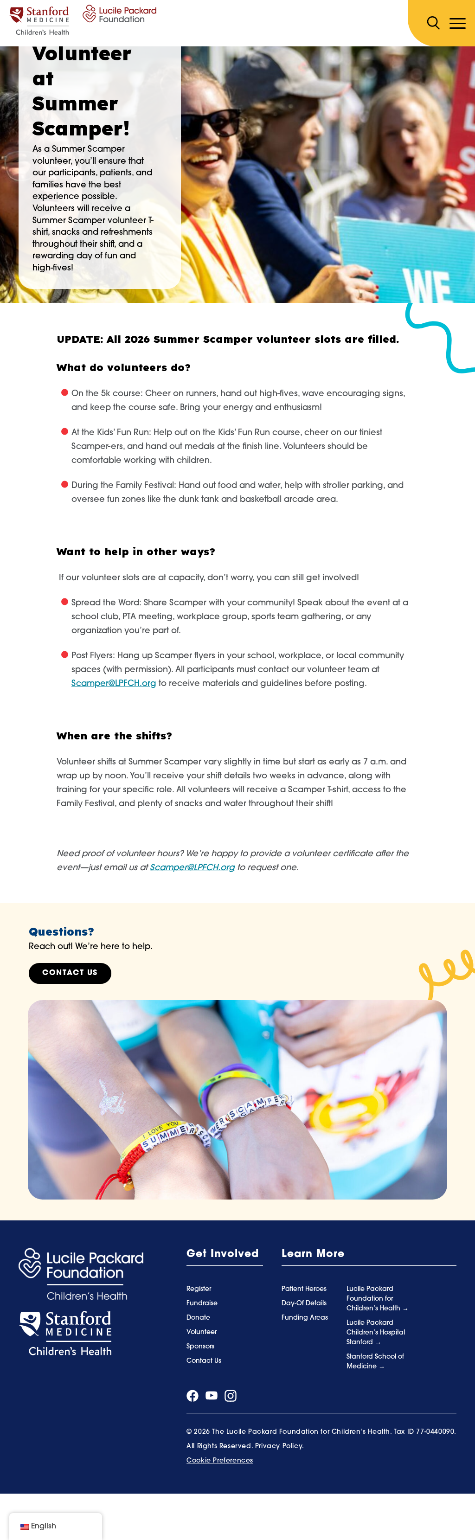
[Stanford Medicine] (65, 1333)
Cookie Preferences (219, 1460)
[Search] (433, 23)
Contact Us (70, 973)
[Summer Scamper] (82, 20)
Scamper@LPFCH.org (192, 868)
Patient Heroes (304, 1289)
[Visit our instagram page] (231, 1396)
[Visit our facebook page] (192, 1396)
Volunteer (201, 1332)
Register (198, 1289)
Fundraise (202, 1303)
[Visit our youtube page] (211, 1396)
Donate (198, 1318)
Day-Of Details (304, 1303)
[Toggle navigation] (457, 23)
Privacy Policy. (279, 1446)
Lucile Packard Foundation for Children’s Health (374, 1299)
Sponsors (200, 1346)
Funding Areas (305, 1318)
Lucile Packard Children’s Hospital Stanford (376, 1333)
